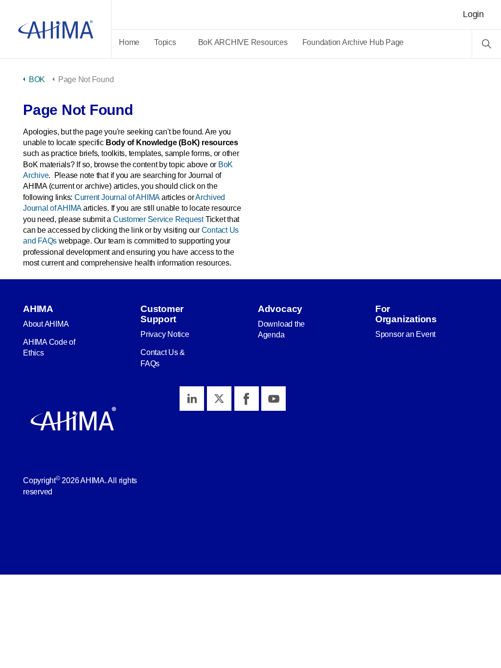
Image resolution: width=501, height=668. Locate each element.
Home (129, 42)
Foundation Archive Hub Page (353, 42)
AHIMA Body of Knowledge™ (56, 29)
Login (473, 14)
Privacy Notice (164, 334)
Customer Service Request (158, 219)
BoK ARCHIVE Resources (243, 42)
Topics (165, 42)
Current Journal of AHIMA (116, 197)
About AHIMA (45, 324)
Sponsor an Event (405, 334)
